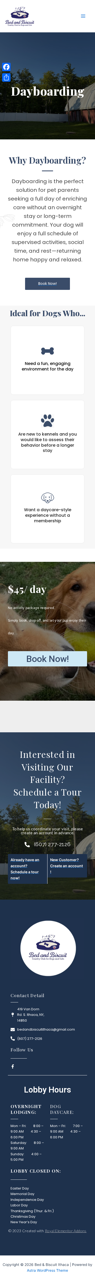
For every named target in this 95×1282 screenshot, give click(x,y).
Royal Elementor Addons (66, 1231)
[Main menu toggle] (83, 16)
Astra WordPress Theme (47, 1270)
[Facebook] (6, 67)
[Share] (6, 77)
